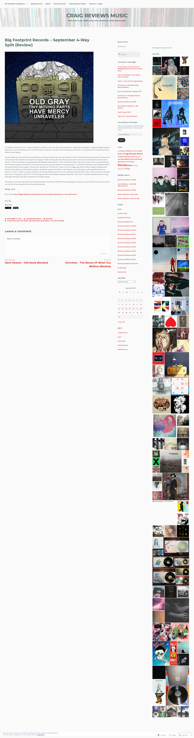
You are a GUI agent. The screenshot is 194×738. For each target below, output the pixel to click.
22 (141, 308)
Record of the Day (128, 161)
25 (126, 312)
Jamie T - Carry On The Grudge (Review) (130, 81)
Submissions (121, 169)
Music (127, 159)
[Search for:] (129, 54)
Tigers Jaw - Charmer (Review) (127, 116)
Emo (38, 221)
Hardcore (138, 156)
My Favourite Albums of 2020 (127, 102)
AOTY (119, 151)
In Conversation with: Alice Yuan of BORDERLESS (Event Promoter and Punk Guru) (130, 69)
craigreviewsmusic (34, 219)
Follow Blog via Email (128, 122)
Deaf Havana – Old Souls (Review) (26, 261)
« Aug (119, 322)
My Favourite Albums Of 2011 (127, 234)
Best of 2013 (125, 151)
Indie (119, 159)
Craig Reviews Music (97, 15)
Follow (121, 140)
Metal (123, 159)
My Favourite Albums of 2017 (127, 259)
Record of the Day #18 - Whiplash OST (129, 91)
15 (141, 304)
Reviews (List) (37, 4)
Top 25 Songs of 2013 (124, 112)
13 (133, 304)
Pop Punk (134, 159)
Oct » (123, 322)
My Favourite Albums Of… (15, 4)
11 (126, 304)
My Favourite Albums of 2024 (127, 190)
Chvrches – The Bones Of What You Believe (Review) (88, 263)
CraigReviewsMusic (124, 157)
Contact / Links (95, 4)
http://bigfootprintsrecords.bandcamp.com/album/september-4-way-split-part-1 (45, 194)
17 (122, 308)
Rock (130, 165)
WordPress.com (123, 349)
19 (129, 308)
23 (119, 312)
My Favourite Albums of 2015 (127, 251)
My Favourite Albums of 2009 (127, 226)
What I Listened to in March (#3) (128, 194)
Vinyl (127, 169)
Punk (140, 159)
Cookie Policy (40, 734)
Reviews (49, 219)
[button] (157, 61)
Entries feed (121, 341)
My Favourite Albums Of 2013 (127, 242)
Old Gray (54, 221)
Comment (104, 253)
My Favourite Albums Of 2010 (127, 230)
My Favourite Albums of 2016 (127, 255)
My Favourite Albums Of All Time (128, 263)
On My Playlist (60, 4)
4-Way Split (11, 221)
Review (61, 221)
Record (120, 162)
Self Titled (135, 165)
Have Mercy (45, 221)
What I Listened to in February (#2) (128, 198)
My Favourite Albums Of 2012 (127, 238)
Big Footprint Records (26, 221)
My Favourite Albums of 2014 (127, 247)
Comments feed (123, 345)
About (48, 4)
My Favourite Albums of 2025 (127, 180)
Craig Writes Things (77, 4)
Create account (122, 332)
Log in (120, 337)
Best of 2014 (133, 151)
